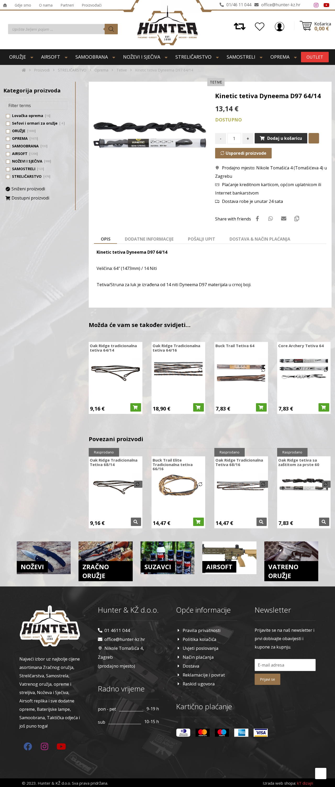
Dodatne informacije (149, 239)
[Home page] (24, 70)
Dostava (191, 666)
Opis (105, 239)
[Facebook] (305, 5)
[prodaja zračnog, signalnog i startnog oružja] (167, 25)
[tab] (105, 239)
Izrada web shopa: (279, 783)
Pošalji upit (201, 239)
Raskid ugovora (199, 684)
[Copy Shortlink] (297, 218)
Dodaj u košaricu (284, 138)
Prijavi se (267, 679)
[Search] (111, 29)
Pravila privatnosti (202, 630)
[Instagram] (316, 5)
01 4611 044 (117, 630)
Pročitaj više (136, 522)
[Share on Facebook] (257, 218)
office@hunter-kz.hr (124, 639)
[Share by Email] (283, 218)
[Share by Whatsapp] (270, 218)
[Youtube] (326, 5)
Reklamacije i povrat (204, 675)
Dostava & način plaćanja (260, 239)
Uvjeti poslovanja (201, 648)
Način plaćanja (198, 657)
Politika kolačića (199, 639)
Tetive (216, 82)
